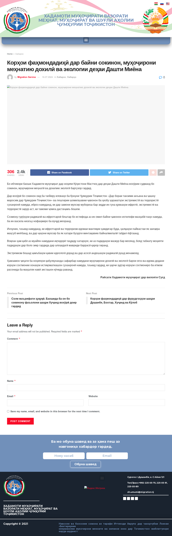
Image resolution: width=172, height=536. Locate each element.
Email (11, 396)
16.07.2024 (47, 77)
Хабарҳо (71, 77)
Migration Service (26, 77)
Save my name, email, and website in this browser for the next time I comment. (55, 411)
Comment (13, 338)
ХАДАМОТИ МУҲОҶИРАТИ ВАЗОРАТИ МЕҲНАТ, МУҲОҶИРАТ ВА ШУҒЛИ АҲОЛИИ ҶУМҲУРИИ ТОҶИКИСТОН (86, 20)
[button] (86, 40)
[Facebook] (128, 498)
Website (93, 396)
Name (11, 380)
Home (10, 53)
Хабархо (19, 53)
